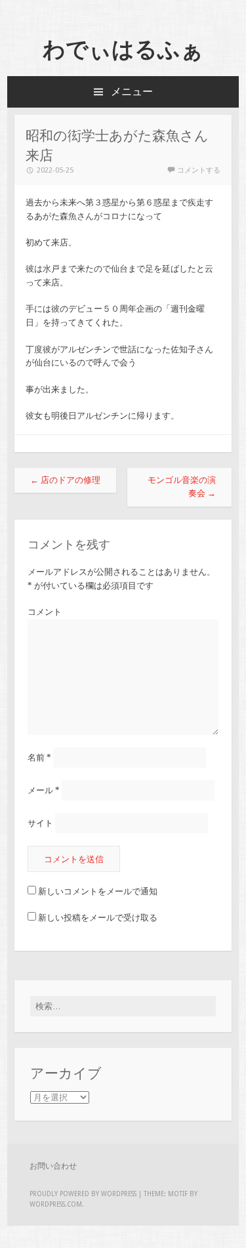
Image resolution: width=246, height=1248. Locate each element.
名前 (39, 757)
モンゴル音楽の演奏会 (182, 487)
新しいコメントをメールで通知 (97, 891)
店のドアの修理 (65, 480)
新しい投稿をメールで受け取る (97, 918)
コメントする (198, 170)
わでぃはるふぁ (123, 49)
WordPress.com (56, 1204)
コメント (45, 612)
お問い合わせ (53, 1166)
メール (44, 790)
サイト (40, 823)
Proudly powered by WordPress (83, 1193)
